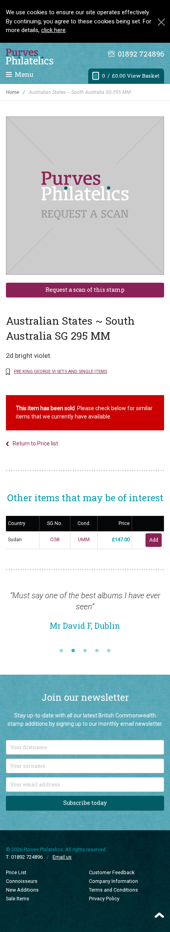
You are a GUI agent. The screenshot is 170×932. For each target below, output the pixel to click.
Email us (62, 857)
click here (53, 30)
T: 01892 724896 (24, 857)
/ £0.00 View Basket (130, 75)
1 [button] (61, 651)
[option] (85, 614)
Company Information (113, 881)
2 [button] (73, 651)
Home (12, 92)
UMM (84, 539)
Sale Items (17, 899)
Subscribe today (85, 802)
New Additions (22, 890)
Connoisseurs (22, 881)
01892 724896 (141, 54)
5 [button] (109, 651)
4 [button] (97, 651)
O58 (54, 539)
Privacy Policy (104, 899)
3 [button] (85, 651)
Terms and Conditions (113, 890)
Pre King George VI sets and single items (60, 371)
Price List (16, 872)
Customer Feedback (111, 872)
